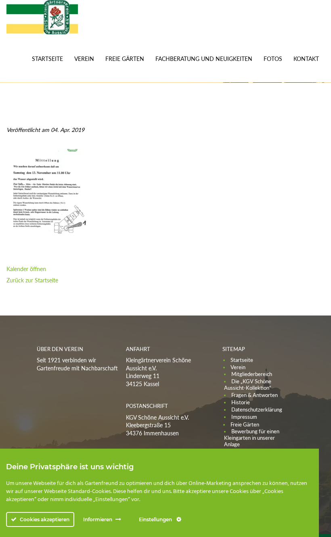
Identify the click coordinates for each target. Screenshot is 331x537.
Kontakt (306, 58)
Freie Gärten (124, 58)
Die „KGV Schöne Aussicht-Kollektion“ (247, 384)
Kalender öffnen (26, 268)
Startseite (47, 58)
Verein (84, 58)
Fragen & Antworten (254, 395)
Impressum (244, 417)
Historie (240, 402)
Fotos (273, 58)
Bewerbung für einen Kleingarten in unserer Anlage (251, 437)
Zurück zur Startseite (32, 280)
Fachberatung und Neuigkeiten (203, 58)
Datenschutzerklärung (256, 409)
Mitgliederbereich (251, 374)
